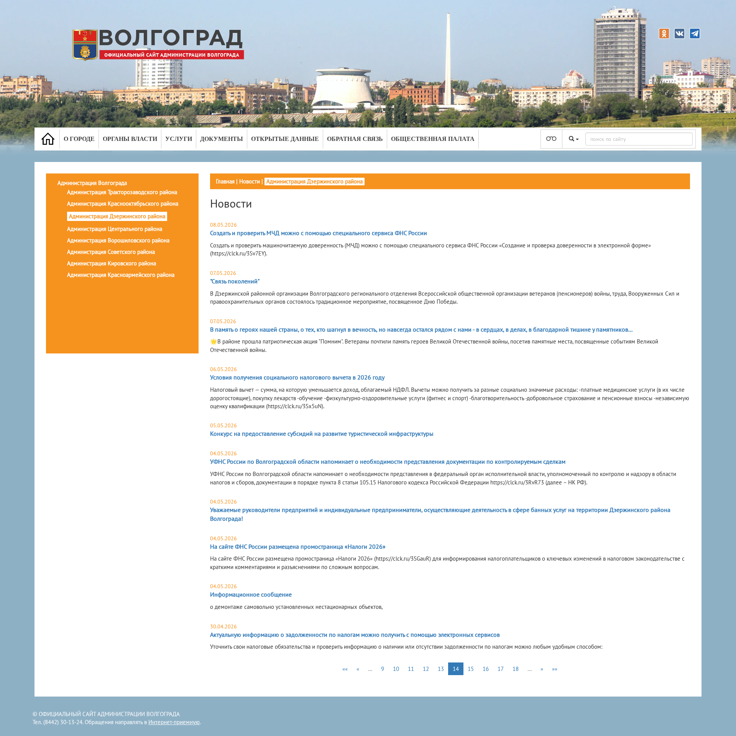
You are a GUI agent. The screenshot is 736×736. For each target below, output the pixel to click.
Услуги (178, 139)
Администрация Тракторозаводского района (122, 192)
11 (411, 668)
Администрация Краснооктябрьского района (122, 203)
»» (554, 668)
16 (486, 668)
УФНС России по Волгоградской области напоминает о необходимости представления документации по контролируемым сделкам (387, 461)
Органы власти (130, 139)
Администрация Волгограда (92, 182)
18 (516, 668)
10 (396, 668)
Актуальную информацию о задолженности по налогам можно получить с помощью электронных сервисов (355, 634)
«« (345, 668)
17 (501, 668)
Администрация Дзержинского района (117, 216)
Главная (225, 181)
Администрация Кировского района (111, 263)
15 (471, 668)
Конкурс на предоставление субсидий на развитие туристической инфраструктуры (322, 433)
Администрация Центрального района (114, 228)
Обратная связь (355, 139)
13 (441, 668)
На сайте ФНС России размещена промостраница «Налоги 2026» (298, 546)
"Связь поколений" (235, 281)
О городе (79, 139)
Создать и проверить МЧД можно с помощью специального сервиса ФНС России (318, 233)
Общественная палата (433, 139)
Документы (221, 139)
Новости (249, 181)
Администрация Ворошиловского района (118, 240)
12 (426, 668)
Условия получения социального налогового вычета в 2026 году (297, 377)
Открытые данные (285, 139)
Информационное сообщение (251, 594)
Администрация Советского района (111, 251)
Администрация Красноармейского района (120, 274)
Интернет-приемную (174, 722)
